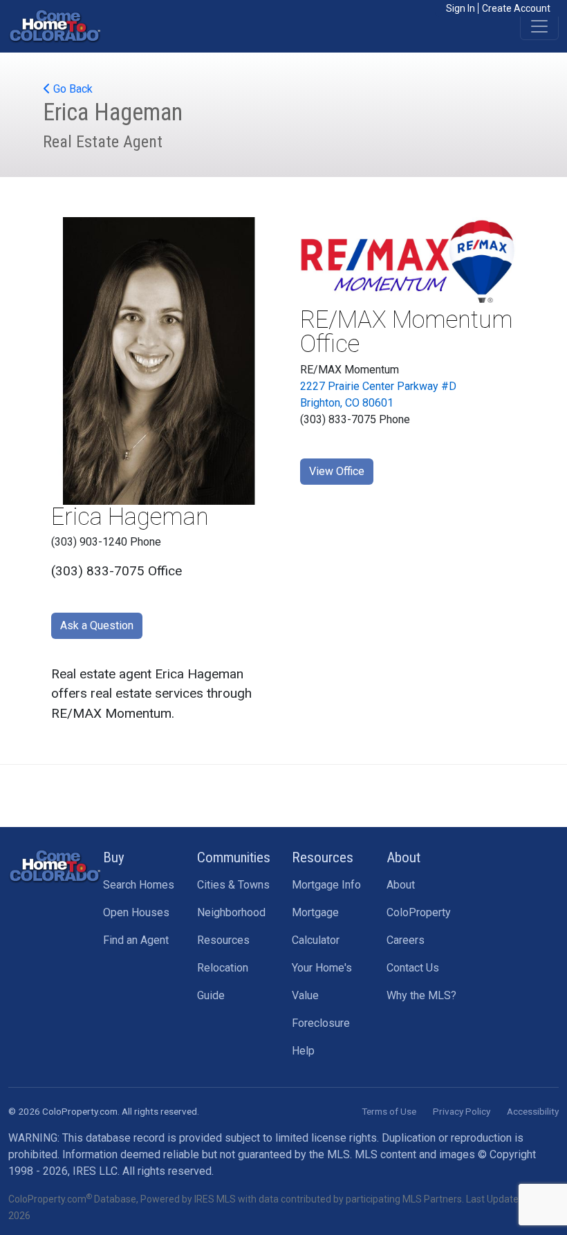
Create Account (516, 8)
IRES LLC (95, 1171)
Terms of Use (389, 1111)
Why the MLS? (421, 995)
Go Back (71, 88)
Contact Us (413, 967)
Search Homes (138, 884)
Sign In (460, 8)
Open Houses (136, 912)
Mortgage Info (326, 884)
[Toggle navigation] (539, 26)
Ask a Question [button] (96, 625)
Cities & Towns (233, 884)
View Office (336, 471)
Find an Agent (136, 940)
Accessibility (533, 1111)
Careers (406, 940)
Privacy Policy (461, 1111)
